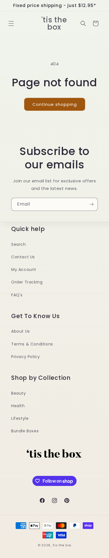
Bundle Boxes (25, 431)
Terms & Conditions (32, 344)
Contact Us (23, 257)
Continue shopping (54, 104)
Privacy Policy (25, 356)
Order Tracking (26, 282)
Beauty (18, 393)
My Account (23, 269)
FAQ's (17, 295)
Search (18, 244)
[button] (11, 23)
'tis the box (62, 545)
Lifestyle (20, 418)
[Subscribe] (91, 204)
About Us (20, 331)
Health (18, 406)
